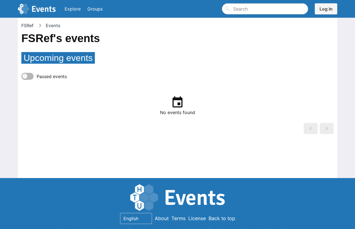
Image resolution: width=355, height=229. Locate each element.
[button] (311, 128)
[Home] (37, 9)
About (162, 218)
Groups (95, 9)
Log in (326, 9)
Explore (73, 9)
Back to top (222, 218)
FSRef (27, 25)
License (197, 218)
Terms (178, 218)
